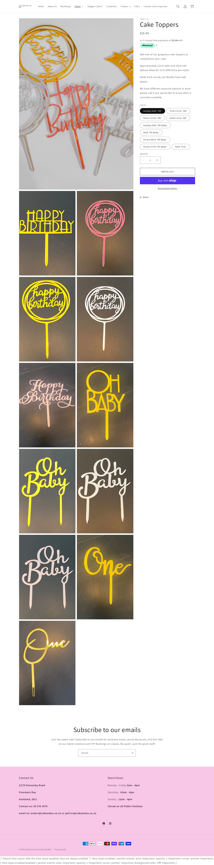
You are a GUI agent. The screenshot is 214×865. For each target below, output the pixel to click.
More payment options (167, 188)
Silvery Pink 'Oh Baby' (155, 146)
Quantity (144, 153)
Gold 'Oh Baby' (151, 132)
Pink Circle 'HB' (178, 110)
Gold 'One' (180, 146)
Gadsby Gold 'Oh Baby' (155, 125)
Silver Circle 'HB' (152, 118)
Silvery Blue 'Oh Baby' (155, 139)
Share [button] (146, 197)
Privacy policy (60, 849)
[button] (79, 6)
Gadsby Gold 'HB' (152, 110)
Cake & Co (30, 849)
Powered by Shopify (43, 849)
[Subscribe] (132, 753)
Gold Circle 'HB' (178, 118)
